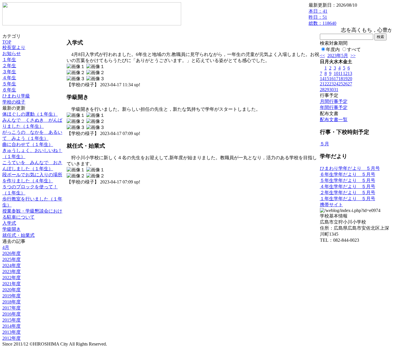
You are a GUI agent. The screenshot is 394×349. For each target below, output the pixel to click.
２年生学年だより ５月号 (347, 192)
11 (340, 73)
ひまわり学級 (16, 95)
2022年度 (11, 277)
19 (345, 78)
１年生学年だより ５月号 (347, 198)
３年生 (9, 71)
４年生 (9, 77)
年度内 (333, 49)
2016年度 (11, 314)
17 (336, 78)
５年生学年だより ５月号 (347, 180)
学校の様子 (13, 102)
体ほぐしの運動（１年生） (30, 114)
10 (336, 73)
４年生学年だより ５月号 (347, 186)
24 (336, 83)
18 (340, 78)
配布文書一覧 (334, 119)
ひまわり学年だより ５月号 (350, 168)
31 (336, 89)
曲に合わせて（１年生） (27, 144)
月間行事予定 (334, 101)
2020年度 (11, 289)
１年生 (9, 59)
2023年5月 (337, 55)
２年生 (9, 65)
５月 (324, 143)
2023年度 (11, 271)
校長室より (13, 47)
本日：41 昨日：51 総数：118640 (322, 17)
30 (331, 89)
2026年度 (11, 253)
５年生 (9, 83)
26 (345, 83)
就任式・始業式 (18, 235)
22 (326, 83)
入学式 (9, 223)
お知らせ (11, 53)
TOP (6, 42)
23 (331, 83)
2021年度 (11, 283)
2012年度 (11, 338)
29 (326, 89)
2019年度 (11, 295)
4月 (5, 247)
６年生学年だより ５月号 (347, 174)
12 (345, 73)
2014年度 (11, 326)
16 (331, 78)
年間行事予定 (334, 107)
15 (326, 78)
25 (340, 83)
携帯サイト (331, 204)
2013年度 (11, 332)
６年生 (9, 89)
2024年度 (11, 265)
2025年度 (11, 259)
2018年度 (11, 301)
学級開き (11, 229)
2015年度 (11, 320)
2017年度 (11, 307)
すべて (354, 49)
